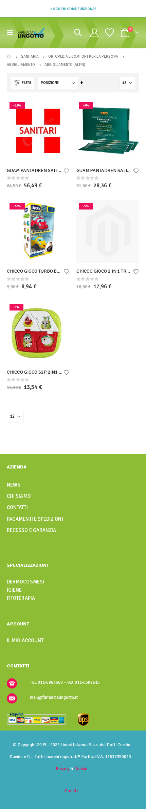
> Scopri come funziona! (73, 8)
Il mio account (25, 640)
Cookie (80, 768)
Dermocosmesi (25, 582)
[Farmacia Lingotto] (31, 33)
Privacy (62, 768)
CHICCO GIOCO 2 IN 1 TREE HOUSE (104, 271)
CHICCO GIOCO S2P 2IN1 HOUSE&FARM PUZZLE (35, 372)
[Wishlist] (109, 32)
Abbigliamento (21, 65)
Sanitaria (30, 56)
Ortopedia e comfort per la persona (83, 56)
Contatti (17, 507)
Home (9, 57)
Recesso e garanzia (31, 530)
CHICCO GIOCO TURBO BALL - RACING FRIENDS (35, 271)
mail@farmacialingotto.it (54, 697)
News (13, 485)
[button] (66, 171)
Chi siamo (19, 496)
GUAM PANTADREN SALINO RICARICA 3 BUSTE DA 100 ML (104, 170)
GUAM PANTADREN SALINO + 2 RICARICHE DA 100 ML (35, 170)
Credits (71, 791)
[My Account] (94, 32)
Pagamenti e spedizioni (35, 519)
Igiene (14, 590)
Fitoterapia (21, 598)
